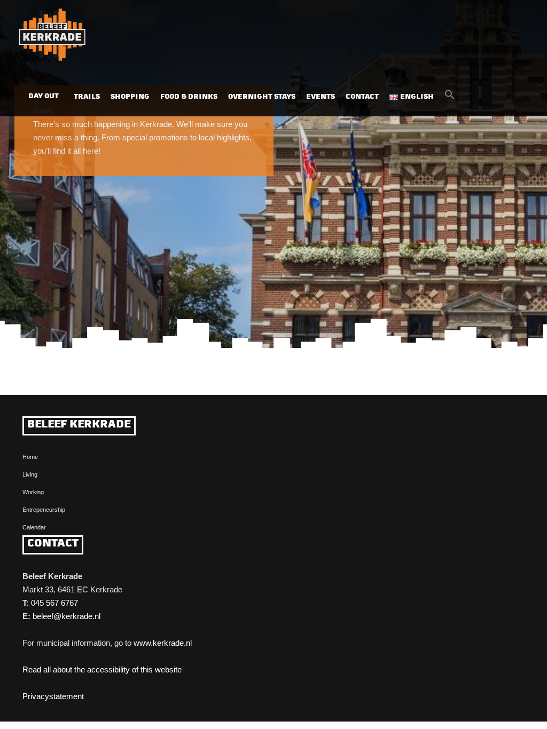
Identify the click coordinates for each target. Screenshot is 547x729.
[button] (449, 97)
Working (33, 492)
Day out (43, 96)
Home (30, 457)
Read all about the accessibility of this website (102, 669)
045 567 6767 (54, 602)
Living (29, 474)
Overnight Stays (261, 96)
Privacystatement (53, 696)
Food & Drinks (188, 96)
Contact (362, 96)
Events (320, 96)
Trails (87, 96)
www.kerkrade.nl (163, 642)
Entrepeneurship (43, 509)
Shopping (130, 96)
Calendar (34, 527)
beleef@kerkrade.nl (66, 616)
